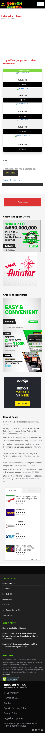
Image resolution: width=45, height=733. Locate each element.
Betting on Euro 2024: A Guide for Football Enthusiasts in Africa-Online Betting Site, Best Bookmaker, (21, 431)
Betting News (7, 583)
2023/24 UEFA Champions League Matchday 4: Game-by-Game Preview (22, 477)
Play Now (22, 202)
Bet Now (22, 84)
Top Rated (13, 490)
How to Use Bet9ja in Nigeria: (16, 421)
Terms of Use (11, 697)
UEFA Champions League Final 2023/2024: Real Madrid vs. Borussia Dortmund (21, 445)
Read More (6, 674)
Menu (40, 4)
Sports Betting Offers (15, 708)
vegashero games (13, 718)
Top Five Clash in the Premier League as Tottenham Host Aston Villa (20, 454)
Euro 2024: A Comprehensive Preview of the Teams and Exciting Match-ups (22, 438)
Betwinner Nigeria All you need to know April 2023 (27, 497)
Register (22, 116)
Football (5, 594)
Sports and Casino (9, 610)
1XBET (19, 533)
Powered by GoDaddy (11, 180)
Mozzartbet (21, 509)
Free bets (6, 599)
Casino (5, 588)
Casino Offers (11, 713)
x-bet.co (19, 521)
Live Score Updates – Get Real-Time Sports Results (20, 724)
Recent (31, 490)
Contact (8, 703)
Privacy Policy (11, 692)
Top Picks (6, 615)
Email (6, 160)
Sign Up (23, 100)
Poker (4, 604)
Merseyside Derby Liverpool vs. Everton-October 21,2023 (25, 547)
